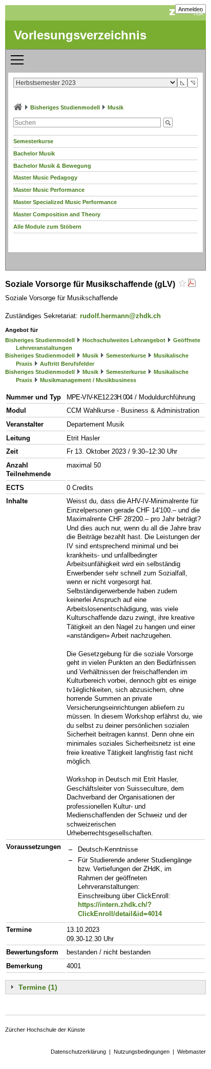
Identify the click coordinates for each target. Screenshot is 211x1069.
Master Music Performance (49, 190)
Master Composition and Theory (56, 214)
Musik (115, 107)
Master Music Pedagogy (45, 177)
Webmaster (191, 1052)
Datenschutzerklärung (78, 1052)
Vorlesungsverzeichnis (80, 35)
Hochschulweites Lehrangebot (123, 340)
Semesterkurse (33, 141)
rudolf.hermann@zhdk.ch (120, 316)
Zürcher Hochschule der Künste (45, 1030)
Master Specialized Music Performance (65, 202)
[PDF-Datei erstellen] (191, 284)
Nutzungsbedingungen (142, 1052)
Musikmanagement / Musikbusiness (88, 380)
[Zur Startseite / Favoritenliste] (18, 107)
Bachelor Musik (34, 153)
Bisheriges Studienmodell (65, 107)
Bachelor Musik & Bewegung (52, 166)
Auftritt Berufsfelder (67, 364)
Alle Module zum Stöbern (47, 227)
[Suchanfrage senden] (168, 122)
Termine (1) (37, 987)
